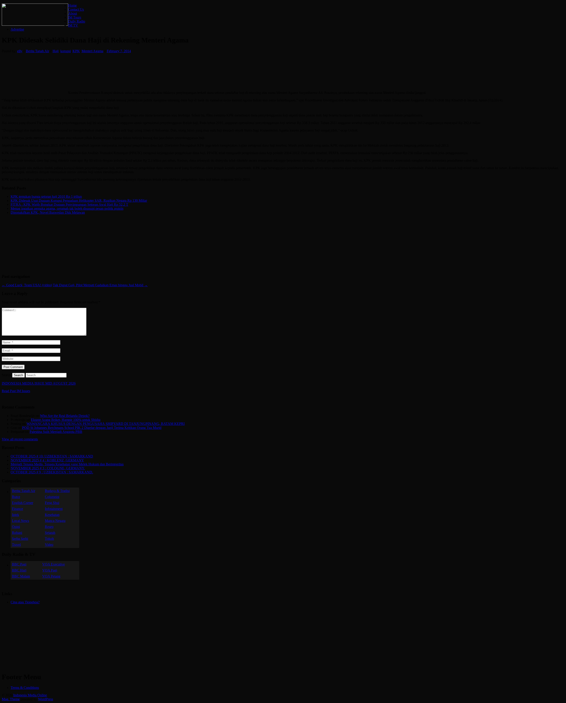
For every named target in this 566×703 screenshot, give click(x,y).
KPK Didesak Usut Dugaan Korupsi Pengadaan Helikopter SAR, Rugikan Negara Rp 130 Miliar (79, 200)
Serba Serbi (20, 538)
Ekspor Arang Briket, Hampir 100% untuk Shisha (65, 420)
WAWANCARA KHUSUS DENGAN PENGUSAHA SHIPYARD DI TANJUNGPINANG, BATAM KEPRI (106, 424)
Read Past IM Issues (16, 391)
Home (72, 5)
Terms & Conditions (25, 687)
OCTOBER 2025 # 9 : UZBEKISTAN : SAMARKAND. (52, 472)
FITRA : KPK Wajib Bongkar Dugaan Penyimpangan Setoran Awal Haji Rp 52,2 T (69, 204)
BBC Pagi (19, 564)
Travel (16, 544)
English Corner (22, 503)
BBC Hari (19, 570)
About (72, 13)
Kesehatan (52, 515)
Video (49, 544)
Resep (49, 527)
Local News (20, 521)
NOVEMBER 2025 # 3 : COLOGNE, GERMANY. (48, 468)
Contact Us (76, 9)
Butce (16, 497)
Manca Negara (55, 521)
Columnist (52, 497)
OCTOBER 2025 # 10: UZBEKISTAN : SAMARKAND (52, 456)
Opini (16, 527)
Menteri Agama (92, 51)
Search (6, 375)
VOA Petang (51, 576)
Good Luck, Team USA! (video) (27, 285)
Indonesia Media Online (30, 695)
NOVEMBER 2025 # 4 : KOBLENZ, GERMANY (47, 460)
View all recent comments (20, 439)
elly (19, 51)
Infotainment (54, 509)
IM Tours (74, 17)
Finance (17, 509)
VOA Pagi (49, 570)
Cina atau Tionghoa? (25, 602)
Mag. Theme (11, 699)
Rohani (17, 533)
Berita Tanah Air (37, 51)
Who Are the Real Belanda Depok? (65, 416)
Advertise (17, 29)
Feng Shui (52, 503)
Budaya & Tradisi (57, 491)
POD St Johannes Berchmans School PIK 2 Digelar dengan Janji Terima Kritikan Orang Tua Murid (91, 428)
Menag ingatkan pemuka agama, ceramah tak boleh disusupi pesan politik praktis (67, 208)
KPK (76, 51)
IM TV (73, 25)
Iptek (15, 515)
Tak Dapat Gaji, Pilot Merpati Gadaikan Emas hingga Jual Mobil (100, 285)
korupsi (65, 51)
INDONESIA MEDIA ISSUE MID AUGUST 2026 (39, 383)
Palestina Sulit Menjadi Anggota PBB (56, 432)
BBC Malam (21, 576)
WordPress (45, 699)
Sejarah (50, 533)
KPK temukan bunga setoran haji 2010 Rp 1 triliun (46, 196)
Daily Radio (76, 21)
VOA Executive (53, 564)
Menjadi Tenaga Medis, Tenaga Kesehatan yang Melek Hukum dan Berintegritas (67, 464)
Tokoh (49, 538)
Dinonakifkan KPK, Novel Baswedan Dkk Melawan (48, 212)
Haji (56, 51)
